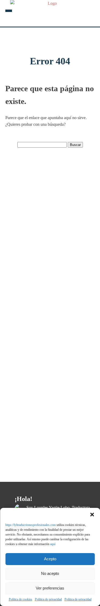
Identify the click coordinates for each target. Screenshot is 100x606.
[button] (92, 514)
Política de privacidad (48, 599)
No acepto (50, 573)
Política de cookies (20, 599)
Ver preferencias (50, 588)
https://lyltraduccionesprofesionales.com (30, 525)
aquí (52, 544)
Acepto (50, 559)
